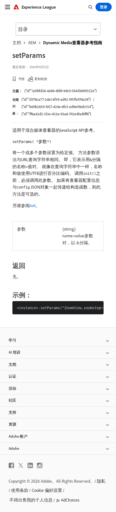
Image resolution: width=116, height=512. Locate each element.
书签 (21, 79)
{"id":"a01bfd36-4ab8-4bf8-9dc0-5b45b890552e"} (60, 90)
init (33, 205)
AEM (32, 42)
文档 (16, 42)
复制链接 (40, 79)
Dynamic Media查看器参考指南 (72, 42)
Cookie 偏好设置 (47, 490)
